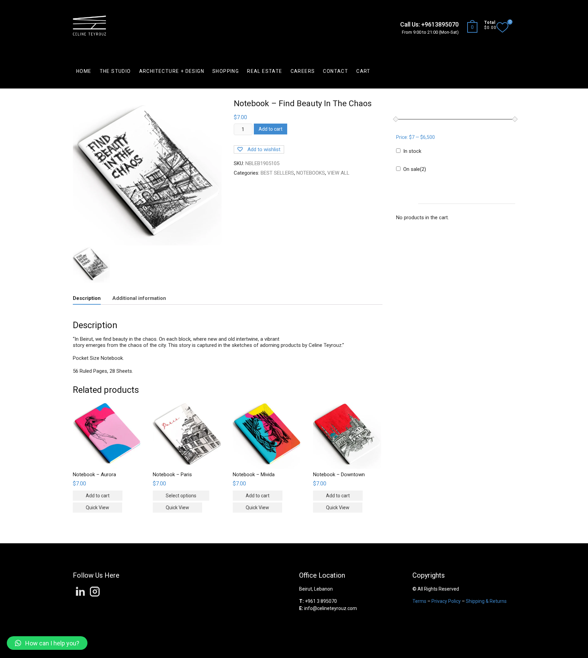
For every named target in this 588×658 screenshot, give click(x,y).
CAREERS (303, 71)
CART (363, 71)
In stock (412, 151)
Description (87, 298)
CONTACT (335, 71)
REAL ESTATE (264, 71)
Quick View (97, 507)
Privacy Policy (446, 601)
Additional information (139, 298)
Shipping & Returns (486, 601)
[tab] (87, 299)
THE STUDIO (115, 71)
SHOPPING (225, 71)
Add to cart (270, 129)
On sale (414, 169)
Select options (181, 495)
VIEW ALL (338, 173)
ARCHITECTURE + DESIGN (171, 71)
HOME (84, 71)
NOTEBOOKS (310, 173)
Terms (419, 601)
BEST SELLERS (277, 173)
